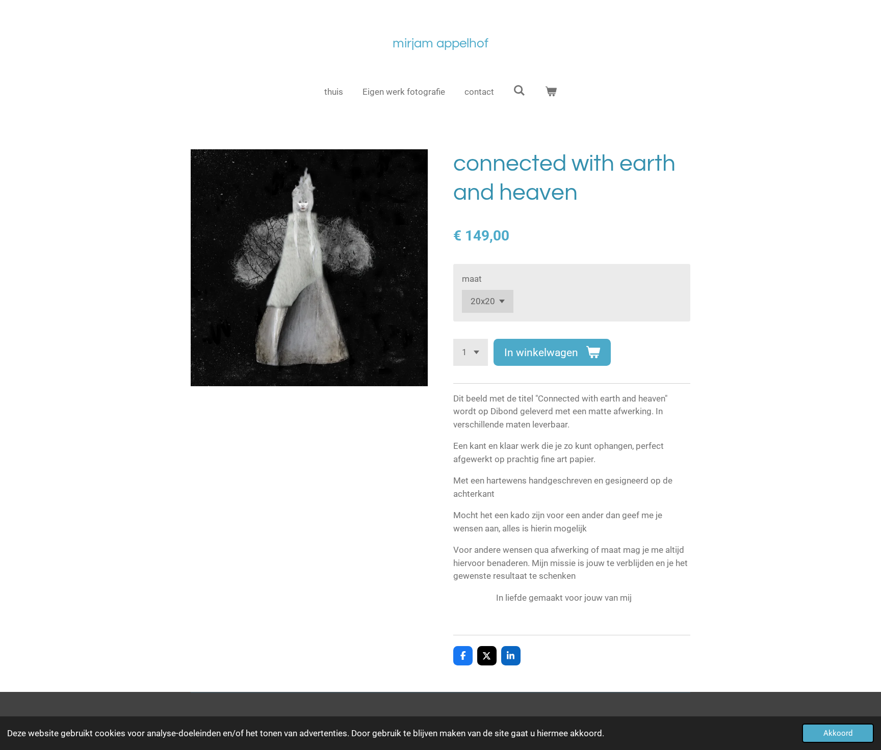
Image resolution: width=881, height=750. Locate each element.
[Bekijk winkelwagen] (551, 92)
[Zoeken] (519, 90)
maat (472, 279)
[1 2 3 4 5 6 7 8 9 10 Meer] (470, 352)
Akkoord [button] (837, 733)
